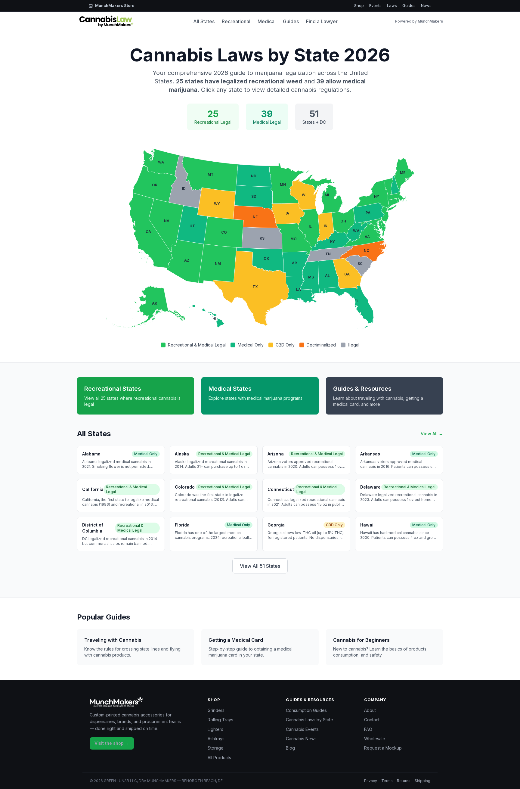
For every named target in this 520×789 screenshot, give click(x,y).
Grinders (216, 710)
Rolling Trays (220, 719)
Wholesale (374, 738)
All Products (219, 757)
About (370, 710)
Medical (267, 21)
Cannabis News (301, 738)
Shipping (422, 780)
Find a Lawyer (322, 21)
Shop (359, 5)
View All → (432, 433)
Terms (387, 780)
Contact (371, 719)
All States (204, 21)
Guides (409, 5)
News (426, 5)
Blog (290, 747)
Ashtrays (216, 738)
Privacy (370, 780)
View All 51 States (260, 566)
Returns (403, 780)
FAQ (368, 729)
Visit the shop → (111, 743)
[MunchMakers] (143, 702)
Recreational (236, 21)
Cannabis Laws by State (309, 719)
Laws (392, 5)
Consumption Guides (306, 710)
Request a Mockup (383, 747)
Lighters (215, 729)
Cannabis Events (302, 729)
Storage (216, 747)
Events (375, 5)
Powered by (419, 21)
